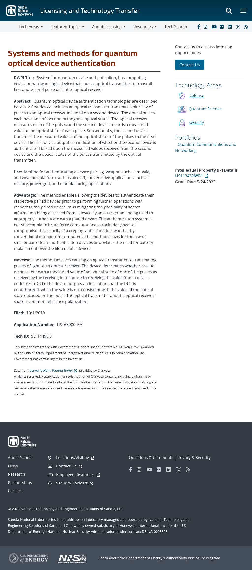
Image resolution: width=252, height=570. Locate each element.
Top (237, 564)
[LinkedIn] (231, 27)
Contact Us (189, 65)
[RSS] (247, 27)
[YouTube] (215, 27)
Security (196, 122)
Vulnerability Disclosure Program (193, 558)
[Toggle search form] (228, 10)
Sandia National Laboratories (32, 519)
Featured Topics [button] (65, 26)
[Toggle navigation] (9, 26)
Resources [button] (143, 26)
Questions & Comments (151, 457)
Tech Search (175, 26)
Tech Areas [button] (29, 26)
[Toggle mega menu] (243, 10)
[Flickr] (223, 27)
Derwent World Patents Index (51, 370)
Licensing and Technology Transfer (90, 10)
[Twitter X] (239, 27)
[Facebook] (198, 27)
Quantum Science (205, 109)
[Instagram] (206, 27)
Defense (196, 95)
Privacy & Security (194, 457)
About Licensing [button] (107, 26)
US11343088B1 (189, 176)
